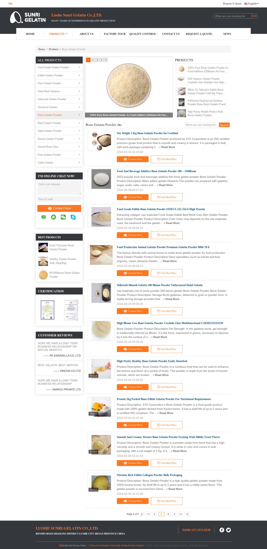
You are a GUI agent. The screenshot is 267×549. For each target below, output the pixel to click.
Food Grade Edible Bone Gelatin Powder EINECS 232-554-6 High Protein (161, 209)
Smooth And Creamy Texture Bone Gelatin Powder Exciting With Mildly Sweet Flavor (168, 437)
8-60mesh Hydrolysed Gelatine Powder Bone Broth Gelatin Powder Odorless (208, 102)
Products (57, 34)
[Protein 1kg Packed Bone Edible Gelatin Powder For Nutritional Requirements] (101, 407)
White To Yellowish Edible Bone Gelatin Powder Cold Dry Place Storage (205, 91)
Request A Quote (232, 3)
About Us (86, 34)
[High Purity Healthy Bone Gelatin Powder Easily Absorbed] (101, 369)
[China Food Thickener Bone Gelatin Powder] (43, 247)
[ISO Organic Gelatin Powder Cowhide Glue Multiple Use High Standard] (181, 80)
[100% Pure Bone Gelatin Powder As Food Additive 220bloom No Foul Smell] (181, 69)
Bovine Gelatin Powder (51, 138)
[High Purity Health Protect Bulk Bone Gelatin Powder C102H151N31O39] (181, 113)
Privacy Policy (79, 545)
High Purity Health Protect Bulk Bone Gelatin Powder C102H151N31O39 (205, 113)
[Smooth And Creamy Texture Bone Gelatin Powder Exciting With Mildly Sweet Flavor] (101, 445)
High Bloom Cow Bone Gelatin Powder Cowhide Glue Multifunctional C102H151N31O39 (170, 323)
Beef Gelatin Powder (49, 123)
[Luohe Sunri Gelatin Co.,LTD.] (29, 17)
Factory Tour (114, 34)
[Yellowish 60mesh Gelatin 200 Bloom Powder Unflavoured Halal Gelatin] (101, 293)
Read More (168, 147)
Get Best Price (169, 159)
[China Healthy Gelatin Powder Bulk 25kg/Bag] (43, 261)
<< (148, 514)
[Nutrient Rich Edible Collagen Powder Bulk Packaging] (101, 483)
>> (180, 514)
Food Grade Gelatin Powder (53, 67)
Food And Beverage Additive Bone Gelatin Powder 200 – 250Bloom (156, 171)
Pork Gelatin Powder (49, 154)
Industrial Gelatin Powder (52, 99)
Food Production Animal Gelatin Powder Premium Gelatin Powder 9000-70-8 (163, 247)
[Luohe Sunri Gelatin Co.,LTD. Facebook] (222, 529)
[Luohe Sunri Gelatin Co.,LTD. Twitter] (228, 529)
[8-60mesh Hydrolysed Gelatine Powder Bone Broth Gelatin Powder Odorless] (181, 102)
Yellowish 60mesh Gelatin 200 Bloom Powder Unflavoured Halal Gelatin (159, 285)
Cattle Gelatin (45, 162)
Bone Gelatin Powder (50, 115)
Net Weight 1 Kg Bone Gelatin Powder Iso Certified (147, 133)
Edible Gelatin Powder (50, 75)
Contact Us (171, 34)
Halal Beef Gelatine (49, 91)
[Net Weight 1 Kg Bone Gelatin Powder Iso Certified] (101, 141)
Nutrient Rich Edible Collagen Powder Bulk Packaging (149, 475)
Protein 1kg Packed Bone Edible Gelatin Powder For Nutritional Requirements (164, 399)
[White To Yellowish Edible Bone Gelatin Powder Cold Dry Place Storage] (181, 91)
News (227, 34)
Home (30, 34)
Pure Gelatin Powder (49, 83)
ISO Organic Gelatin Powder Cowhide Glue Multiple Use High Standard (206, 80)
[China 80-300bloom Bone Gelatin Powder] (43, 274)
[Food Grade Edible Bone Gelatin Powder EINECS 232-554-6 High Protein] (101, 217)
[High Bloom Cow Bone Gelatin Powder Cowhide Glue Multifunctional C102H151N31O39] (101, 331)
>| (187, 514)
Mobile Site (67, 545)
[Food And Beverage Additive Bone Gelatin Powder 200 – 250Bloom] (101, 179)
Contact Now (62, 208)
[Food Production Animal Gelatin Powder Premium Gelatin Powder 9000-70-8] (101, 255)
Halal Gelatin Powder (49, 130)
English (252, 3)
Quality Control (142, 34)
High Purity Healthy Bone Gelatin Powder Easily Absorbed (152, 361)
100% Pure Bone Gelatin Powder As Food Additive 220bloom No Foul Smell (129, 115)
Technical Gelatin (47, 107)
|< (142, 514)
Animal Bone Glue (48, 146)
